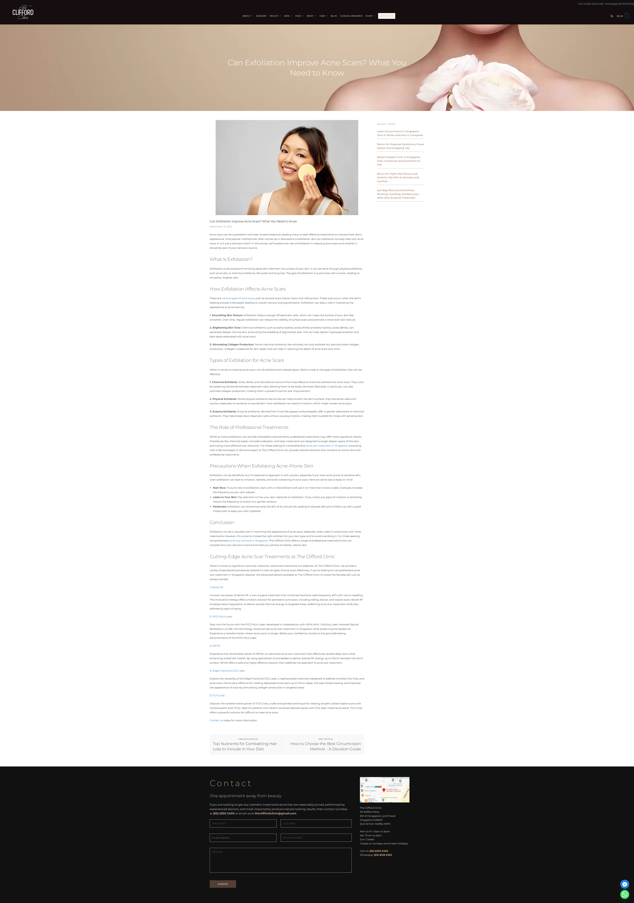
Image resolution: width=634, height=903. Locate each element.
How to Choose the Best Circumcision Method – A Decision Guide (325, 746)
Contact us (216, 720)
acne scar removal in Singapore (248, 540)
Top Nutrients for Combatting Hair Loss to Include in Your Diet (245, 746)
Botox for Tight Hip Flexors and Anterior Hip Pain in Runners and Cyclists (398, 177)
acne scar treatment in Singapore (326, 445)
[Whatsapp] (624, 894)
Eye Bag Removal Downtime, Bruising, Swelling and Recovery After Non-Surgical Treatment (398, 194)
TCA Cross (218, 695)
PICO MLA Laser (222, 616)
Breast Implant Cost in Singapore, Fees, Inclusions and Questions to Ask (399, 161)
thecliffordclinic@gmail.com (275, 813)
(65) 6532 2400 (595, 3)
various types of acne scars (238, 298)
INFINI (216, 645)
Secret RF (218, 587)
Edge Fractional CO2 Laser (228, 670)
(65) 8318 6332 (626, 3)
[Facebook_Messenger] (624, 884)
